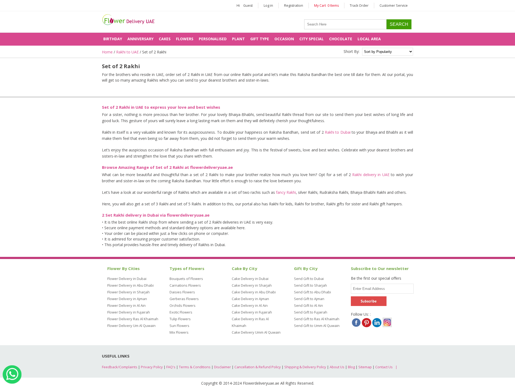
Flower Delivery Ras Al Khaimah (132, 318)
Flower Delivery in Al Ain (126, 305)
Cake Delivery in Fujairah (252, 312)
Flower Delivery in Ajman (127, 298)
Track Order (359, 5)
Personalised (213, 38)
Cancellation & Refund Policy (257, 367)
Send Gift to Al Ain (308, 305)
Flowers (184, 38)
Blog (351, 367)
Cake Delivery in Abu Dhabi (254, 292)
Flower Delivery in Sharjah (128, 292)
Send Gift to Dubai (309, 278)
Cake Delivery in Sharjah (252, 285)
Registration (293, 5)
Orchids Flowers (183, 305)
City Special (311, 38)
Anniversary (140, 38)
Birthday (112, 38)
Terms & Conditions (195, 367)
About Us (337, 367)
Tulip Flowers (180, 318)
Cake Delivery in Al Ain (250, 305)
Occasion (284, 38)
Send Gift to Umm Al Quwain (317, 325)
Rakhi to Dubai (338, 132)
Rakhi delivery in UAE (370, 174)
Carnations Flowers (185, 285)
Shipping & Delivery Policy (305, 367)
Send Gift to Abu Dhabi (312, 292)
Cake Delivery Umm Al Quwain (256, 332)
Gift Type (259, 38)
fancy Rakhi (286, 192)
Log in (268, 5)
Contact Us (384, 367)
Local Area (369, 38)
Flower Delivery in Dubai (126, 278)
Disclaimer (222, 367)
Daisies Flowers (182, 292)
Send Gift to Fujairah (310, 312)
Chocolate (340, 38)
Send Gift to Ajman (309, 298)
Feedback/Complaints (119, 367)
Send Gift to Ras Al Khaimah (316, 318)
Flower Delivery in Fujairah (128, 312)
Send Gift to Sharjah (310, 285)
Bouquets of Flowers (186, 278)
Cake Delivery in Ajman (250, 298)
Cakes (165, 38)
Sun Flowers (179, 325)
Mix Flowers (179, 332)
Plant (238, 38)
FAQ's (170, 367)
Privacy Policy (152, 367)
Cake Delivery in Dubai (250, 278)
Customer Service (394, 5)
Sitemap (365, 367)
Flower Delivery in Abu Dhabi (130, 285)
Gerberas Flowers (184, 298)
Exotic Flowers (181, 312)
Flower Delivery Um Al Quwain (131, 325)
